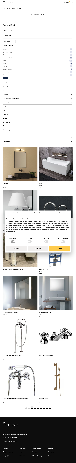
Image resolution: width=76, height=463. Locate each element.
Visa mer (6, 78)
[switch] (30, 241)
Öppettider (51, 452)
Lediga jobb (6, 456)
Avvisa (16, 248)
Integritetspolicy (37, 456)
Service (50, 456)
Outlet (20, 452)
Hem (4, 8)
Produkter (6, 448)
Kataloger (51, 448)
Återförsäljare (36, 448)
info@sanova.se (12, 442)
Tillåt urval (38, 248)
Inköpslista (22, 456)
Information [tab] (38, 213)
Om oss (34, 452)
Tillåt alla (59, 248)
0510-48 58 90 (12, 438)
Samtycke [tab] (16, 213)
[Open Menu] (4, 2)
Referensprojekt (8, 452)
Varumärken (22, 448)
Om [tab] (60, 213)
